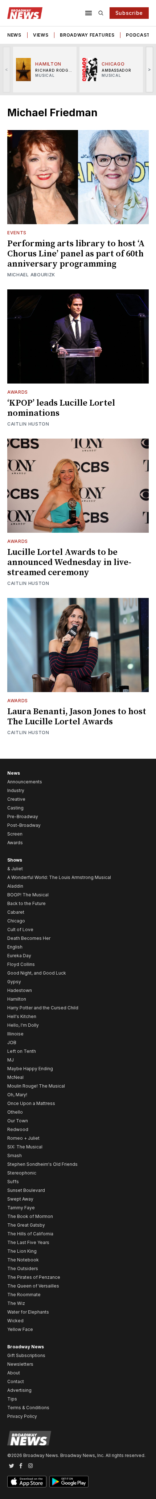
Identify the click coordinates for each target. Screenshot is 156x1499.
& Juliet (15, 868)
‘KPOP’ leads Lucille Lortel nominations (61, 408)
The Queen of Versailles (33, 1286)
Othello (15, 1112)
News (14, 35)
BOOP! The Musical (28, 894)
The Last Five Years (28, 1242)
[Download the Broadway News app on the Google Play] (69, 1481)
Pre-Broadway (22, 816)
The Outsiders (22, 1268)
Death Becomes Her (28, 938)
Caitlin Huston (28, 424)
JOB (11, 1042)
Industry (15, 790)
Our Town (17, 1120)
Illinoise (15, 1034)
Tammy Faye (21, 1207)
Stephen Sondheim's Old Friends (42, 1164)
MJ (10, 1060)
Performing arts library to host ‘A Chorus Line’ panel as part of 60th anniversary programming (76, 253)
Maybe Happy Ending (30, 1068)
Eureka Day (19, 955)
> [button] (149, 69)
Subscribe (129, 13)
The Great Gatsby (26, 1225)
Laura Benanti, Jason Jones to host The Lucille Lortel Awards (76, 716)
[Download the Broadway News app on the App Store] (26, 1481)
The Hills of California (30, 1233)
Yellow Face (20, 1329)
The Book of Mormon (30, 1216)
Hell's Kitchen (21, 1016)
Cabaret (15, 912)
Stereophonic (21, 1173)
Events (16, 232)
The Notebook (23, 1260)
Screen (14, 834)
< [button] (6, 69)
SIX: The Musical (24, 1147)
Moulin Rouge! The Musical (36, 1086)
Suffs (13, 1181)
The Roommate (24, 1294)
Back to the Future (26, 903)
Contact (15, 1381)
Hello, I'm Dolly (23, 1025)
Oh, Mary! (17, 1094)
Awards (17, 392)
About (13, 1373)
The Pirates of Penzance (33, 1277)
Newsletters (20, 1364)
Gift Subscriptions (26, 1355)
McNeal (15, 1077)
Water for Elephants (28, 1312)
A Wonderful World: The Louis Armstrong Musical (59, 877)
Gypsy (14, 981)
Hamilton (16, 999)
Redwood (17, 1129)
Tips (12, 1399)
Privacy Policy (22, 1416)
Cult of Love (20, 929)
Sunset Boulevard (26, 1190)
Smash (14, 1155)
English (14, 947)
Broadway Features (87, 35)
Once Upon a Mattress (31, 1103)
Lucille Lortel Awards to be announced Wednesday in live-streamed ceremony (69, 562)
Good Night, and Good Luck (36, 973)
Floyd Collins (21, 964)
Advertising (19, 1390)
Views (41, 35)
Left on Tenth (21, 1051)
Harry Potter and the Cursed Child (42, 1007)
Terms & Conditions (28, 1407)
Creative (16, 799)
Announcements (24, 781)
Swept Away (20, 1199)
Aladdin (15, 886)
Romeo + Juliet (23, 1138)
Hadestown (19, 990)
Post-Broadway (24, 825)
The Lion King (22, 1251)
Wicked (15, 1320)
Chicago (16, 921)
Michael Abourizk (31, 274)
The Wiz (16, 1303)
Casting (15, 808)
